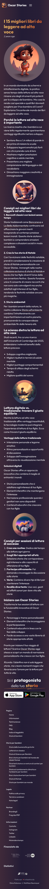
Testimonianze (14, 722)
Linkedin (12, 837)
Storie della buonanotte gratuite (21, 747)
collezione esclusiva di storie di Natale (23, 271)
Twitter (11, 833)
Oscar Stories (28, 648)
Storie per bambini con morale (21, 782)
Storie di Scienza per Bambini (20, 754)
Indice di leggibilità (16, 732)
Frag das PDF (14, 815)
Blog (10, 729)
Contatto (12, 826)
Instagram (13, 830)
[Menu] (31, 5)
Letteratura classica (17, 750)
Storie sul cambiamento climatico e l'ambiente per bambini (22, 770)
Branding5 (13, 811)
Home (11, 715)
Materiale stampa (16, 840)
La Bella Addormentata (16, 225)
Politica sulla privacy (17, 793)
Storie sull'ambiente (32, 309)
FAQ (10, 725)
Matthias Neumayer (31, 883)
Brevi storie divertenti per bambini (22, 775)
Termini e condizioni (16, 797)
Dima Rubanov (15, 883)
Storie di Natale (15, 779)
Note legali (13, 800)
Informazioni (14, 718)
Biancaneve (35, 222)
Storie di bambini (15, 736)
